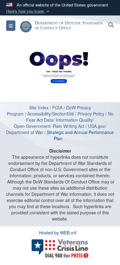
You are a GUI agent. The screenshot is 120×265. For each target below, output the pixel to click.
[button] (28, 11)
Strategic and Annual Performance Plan (80, 135)
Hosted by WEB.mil (57, 232)
